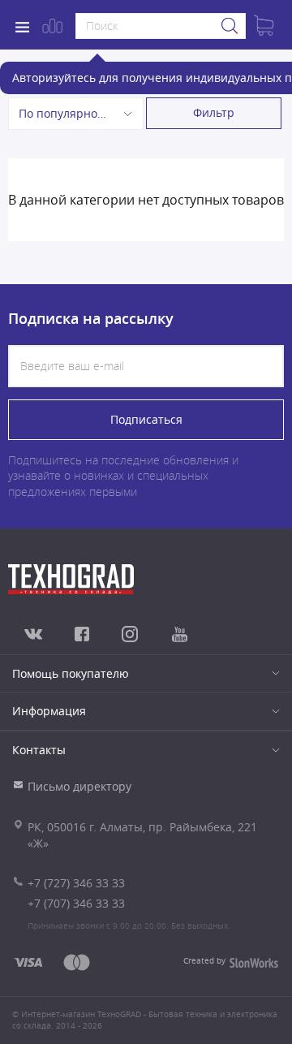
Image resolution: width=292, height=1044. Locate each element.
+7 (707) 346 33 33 (76, 903)
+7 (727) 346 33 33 (76, 883)
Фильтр (213, 112)
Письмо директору (79, 786)
